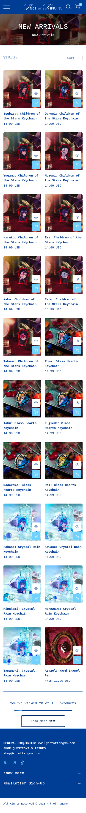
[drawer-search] (68, 7)
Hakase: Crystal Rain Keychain (21, 549)
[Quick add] (77, 660)
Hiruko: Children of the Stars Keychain (20, 240)
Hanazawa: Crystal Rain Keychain (60, 611)
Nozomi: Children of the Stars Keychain (62, 178)
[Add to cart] (36, 103)
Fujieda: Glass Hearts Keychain (58, 425)
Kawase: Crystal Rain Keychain (63, 549)
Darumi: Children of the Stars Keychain (62, 116)
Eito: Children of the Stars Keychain (61, 302)
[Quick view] (36, 93)
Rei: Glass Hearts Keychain (60, 487)
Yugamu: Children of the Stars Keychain (20, 178)
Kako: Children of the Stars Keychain (19, 302)
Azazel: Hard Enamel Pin (62, 673)
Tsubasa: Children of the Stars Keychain (21, 116)
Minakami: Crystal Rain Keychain (19, 611)
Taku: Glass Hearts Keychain (19, 425)
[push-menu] (6, 6)
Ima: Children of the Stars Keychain (63, 240)
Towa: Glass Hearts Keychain (61, 363)
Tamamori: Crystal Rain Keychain (19, 673)
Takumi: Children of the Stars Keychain (20, 363)
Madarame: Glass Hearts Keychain (17, 487)
